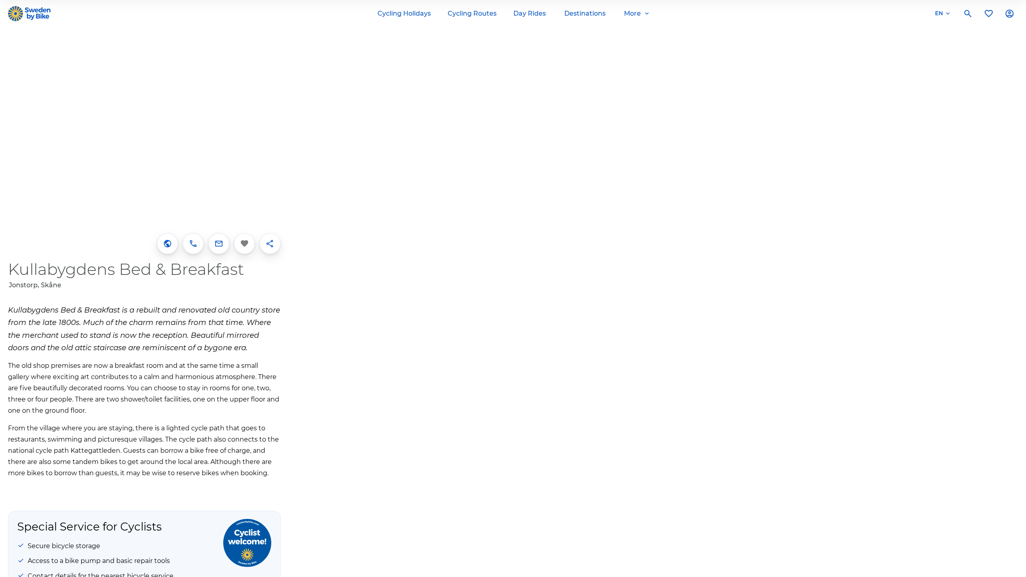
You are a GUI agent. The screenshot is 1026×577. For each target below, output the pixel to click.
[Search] (967, 13)
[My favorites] (988, 13)
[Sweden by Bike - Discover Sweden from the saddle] (29, 13)
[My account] (1009, 13)
